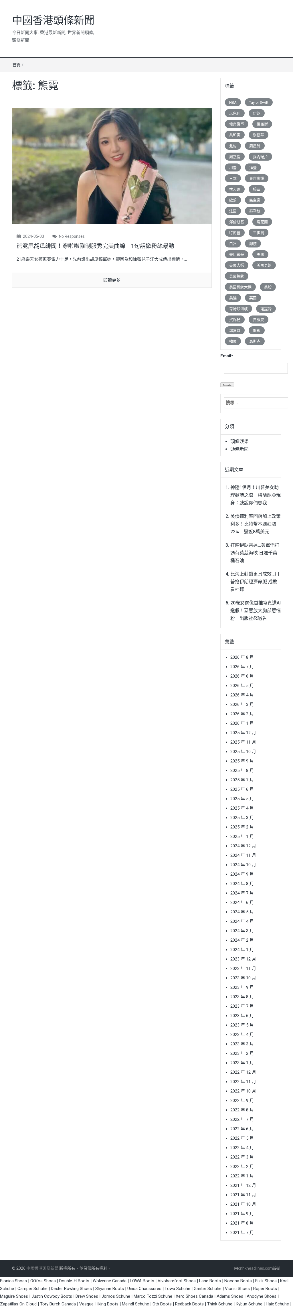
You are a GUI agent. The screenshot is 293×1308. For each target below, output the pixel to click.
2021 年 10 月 (243, 1204)
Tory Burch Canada (58, 1304)
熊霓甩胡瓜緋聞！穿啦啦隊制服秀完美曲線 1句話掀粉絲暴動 (95, 246)
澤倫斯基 (236, 222)
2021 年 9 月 (242, 1213)
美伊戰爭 (236, 254)
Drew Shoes (87, 1296)
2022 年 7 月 (242, 1119)
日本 (233, 178)
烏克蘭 (262, 222)
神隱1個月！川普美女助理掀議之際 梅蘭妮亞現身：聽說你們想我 (255, 495)
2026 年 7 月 (242, 666)
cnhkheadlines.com (255, 1268)
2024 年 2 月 (242, 940)
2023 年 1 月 (242, 1062)
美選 (233, 298)
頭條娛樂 (239, 441)
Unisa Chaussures (144, 1288)
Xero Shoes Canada (194, 1296)
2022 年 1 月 (242, 1176)
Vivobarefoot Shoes (177, 1280)
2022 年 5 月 (242, 1138)
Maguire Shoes (14, 1296)
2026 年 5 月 (242, 685)
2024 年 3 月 (242, 930)
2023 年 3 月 (242, 1044)
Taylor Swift (258, 102)
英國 (253, 298)
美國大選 (236, 265)
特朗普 (234, 233)
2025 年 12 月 (243, 732)
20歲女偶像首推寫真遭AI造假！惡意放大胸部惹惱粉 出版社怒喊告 (255, 610)
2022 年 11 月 (243, 1081)
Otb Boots (162, 1304)
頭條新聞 (239, 449)
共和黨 (234, 135)
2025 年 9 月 (242, 761)
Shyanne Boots (109, 1288)
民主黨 (254, 200)
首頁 (17, 65)
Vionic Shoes (237, 1288)
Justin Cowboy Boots (51, 1296)
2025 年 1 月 (242, 836)
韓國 (233, 341)
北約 (233, 146)
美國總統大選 (240, 287)
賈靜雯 (258, 319)
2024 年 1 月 (242, 949)
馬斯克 (254, 341)
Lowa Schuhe (177, 1288)
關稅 (256, 330)
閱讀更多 (111, 280)
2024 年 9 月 (242, 874)
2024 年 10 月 (243, 864)
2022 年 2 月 (242, 1166)
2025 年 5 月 (242, 798)
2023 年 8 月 (242, 996)
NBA (233, 102)
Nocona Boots (238, 1280)
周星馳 (254, 146)
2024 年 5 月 (242, 911)
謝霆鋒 (266, 309)
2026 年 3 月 (242, 704)
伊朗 (256, 113)
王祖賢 (258, 233)
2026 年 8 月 (242, 657)
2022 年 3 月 (242, 1157)
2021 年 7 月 (242, 1232)
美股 (268, 287)
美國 (260, 254)
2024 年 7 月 (242, 893)
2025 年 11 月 (243, 742)
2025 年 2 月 (242, 827)
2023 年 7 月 (242, 1006)
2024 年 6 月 (242, 902)
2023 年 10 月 (243, 977)
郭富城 (234, 330)
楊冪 (256, 189)
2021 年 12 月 (243, 1185)
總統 (253, 243)
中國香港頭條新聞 (53, 21)
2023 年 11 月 (243, 968)
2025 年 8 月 (242, 770)
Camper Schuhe (32, 1288)
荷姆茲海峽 (238, 309)
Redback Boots (189, 1304)
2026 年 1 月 (242, 723)
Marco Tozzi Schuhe (153, 1296)
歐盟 (233, 200)
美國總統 (236, 276)
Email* (226, 355)
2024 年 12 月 (243, 845)
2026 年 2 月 (242, 713)
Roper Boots (265, 1288)
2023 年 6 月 (242, 1015)
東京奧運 (256, 178)
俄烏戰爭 (236, 124)
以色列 (234, 113)
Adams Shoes (230, 1296)
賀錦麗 (234, 319)
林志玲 (234, 189)
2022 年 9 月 (242, 1100)
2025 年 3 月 (242, 817)
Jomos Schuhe (116, 1296)
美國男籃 (264, 265)
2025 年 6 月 (242, 789)
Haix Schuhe (277, 1304)
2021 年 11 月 (243, 1194)
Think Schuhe (219, 1304)
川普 (233, 167)
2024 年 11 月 (243, 855)
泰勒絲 (254, 211)
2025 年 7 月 (242, 779)
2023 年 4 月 (242, 1034)
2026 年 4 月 (242, 695)
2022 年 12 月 (243, 1072)
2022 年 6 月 (242, 1128)
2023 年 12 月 (243, 959)
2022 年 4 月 (242, 1147)
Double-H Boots (74, 1280)
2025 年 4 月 (242, 808)
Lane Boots (210, 1280)
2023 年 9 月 (242, 987)
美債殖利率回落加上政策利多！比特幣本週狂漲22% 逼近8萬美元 (255, 524)
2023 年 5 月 (242, 1025)
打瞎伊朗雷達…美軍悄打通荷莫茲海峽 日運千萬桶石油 (254, 552)
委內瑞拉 (260, 157)
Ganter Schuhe (208, 1288)
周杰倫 (234, 157)
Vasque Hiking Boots (98, 1304)
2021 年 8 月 (242, 1223)
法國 (233, 211)
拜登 (253, 167)
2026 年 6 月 (242, 676)
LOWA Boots (142, 1280)
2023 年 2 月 (242, 1053)
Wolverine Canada (109, 1280)
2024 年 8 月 (242, 883)
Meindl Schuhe (135, 1304)
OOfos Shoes (43, 1280)
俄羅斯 (262, 124)
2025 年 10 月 (243, 751)
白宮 (233, 243)
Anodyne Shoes (261, 1296)
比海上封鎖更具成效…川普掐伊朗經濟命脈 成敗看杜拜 (254, 581)
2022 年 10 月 (243, 1091)
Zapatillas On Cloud (18, 1304)
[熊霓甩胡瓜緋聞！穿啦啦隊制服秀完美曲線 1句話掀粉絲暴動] (112, 165)
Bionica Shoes (13, 1280)
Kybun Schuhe (249, 1304)
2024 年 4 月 (242, 921)
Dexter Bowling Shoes (71, 1288)
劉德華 (258, 135)
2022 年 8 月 (242, 1110)
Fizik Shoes (266, 1280)
